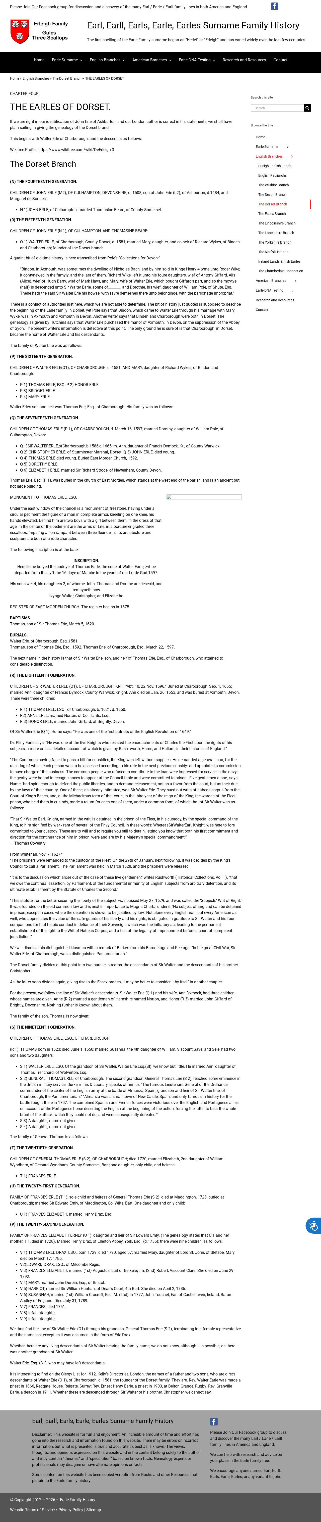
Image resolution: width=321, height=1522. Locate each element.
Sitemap (93, 1509)
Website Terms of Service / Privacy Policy (46, 1509)
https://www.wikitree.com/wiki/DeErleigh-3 (76, 149)
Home (14, 78)
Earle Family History (77, 1499)
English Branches (36, 78)
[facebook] (274, 6)
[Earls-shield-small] (41, 21)
